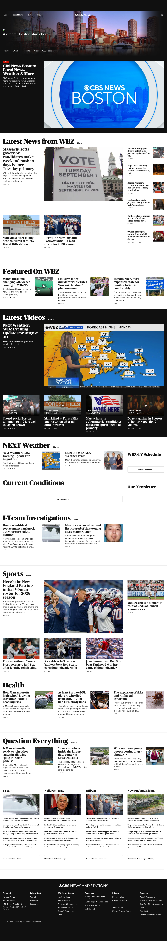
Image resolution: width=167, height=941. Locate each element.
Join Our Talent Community (151, 904)
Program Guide (64, 900)
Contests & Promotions (67, 904)
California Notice (119, 900)
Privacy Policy (118, 897)
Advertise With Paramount (151, 900)
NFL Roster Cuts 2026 (12, 904)
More (79, 143)
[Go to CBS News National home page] (83, 15)
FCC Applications (92, 905)
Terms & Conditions (66, 911)
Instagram (34, 904)
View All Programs (145, 469)
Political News (9, 897)
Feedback (144, 911)
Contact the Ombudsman (150, 915)
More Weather (62, 499)
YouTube (34, 897)
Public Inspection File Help (96, 902)
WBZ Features (48, 51)
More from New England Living (141, 859)
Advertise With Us (65, 908)
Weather (17, 51)
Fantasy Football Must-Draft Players (14, 908)
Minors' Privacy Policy (121, 911)
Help (142, 908)
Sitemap (61, 915)
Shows (40, 15)
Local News (18, 15)
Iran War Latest (9, 900)
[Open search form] (162, 15)
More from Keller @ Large (55, 859)
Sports (27, 51)
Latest (7, 15)
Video (36, 51)
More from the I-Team (12, 859)
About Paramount (147, 897)
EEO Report (90, 909)
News (6, 51)
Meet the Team (64, 897)
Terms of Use (117, 908)
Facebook (34, 900)
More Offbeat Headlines (96, 859)
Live (30, 15)
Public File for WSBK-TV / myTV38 (95, 897)
